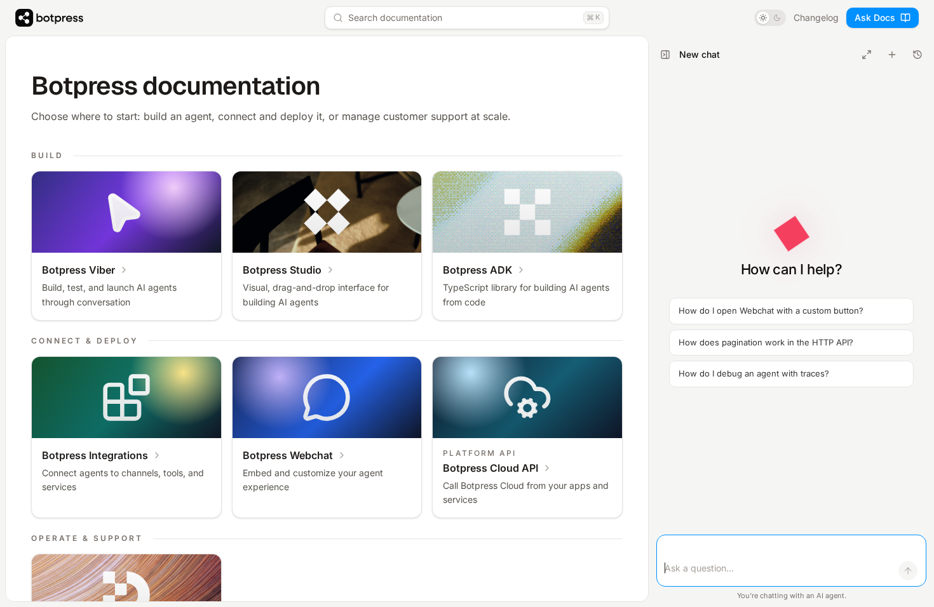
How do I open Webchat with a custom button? (771, 310)
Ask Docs (875, 17)
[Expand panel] (866, 54)
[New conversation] (892, 54)
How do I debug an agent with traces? (754, 373)
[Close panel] (665, 54)
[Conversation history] (917, 54)
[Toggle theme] (770, 18)
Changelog (816, 17)
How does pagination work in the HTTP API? (766, 342)
